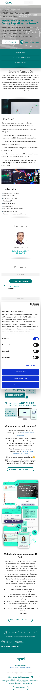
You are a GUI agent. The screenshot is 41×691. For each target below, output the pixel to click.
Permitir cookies (20, 372)
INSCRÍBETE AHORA (20, 688)
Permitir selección (20, 378)
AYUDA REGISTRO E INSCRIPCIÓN (20, 469)
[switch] (36, 345)
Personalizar (30, 365)
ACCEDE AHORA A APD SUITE (20, 620)
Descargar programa (20, 281)
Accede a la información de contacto (20, 667)
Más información (10, 42)
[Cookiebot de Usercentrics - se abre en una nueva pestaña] (30, 304)
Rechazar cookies (20, 385)
